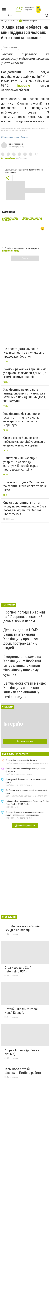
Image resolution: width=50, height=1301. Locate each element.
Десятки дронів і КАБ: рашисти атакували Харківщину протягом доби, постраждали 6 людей (20, 639)
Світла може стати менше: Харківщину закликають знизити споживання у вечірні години (24, 690)
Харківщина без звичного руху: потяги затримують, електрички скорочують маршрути (21, 419)
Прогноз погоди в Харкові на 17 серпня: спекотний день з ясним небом (24, 616)
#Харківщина (7, 137)
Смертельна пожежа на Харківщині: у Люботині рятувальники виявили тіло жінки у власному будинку (22, 665)
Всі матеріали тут (25, 741)
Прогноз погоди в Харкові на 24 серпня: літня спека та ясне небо (25, 486)
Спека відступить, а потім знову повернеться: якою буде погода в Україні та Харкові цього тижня (24, 508)
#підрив (24, 137)
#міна (16, 137)
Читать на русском (10, 47)
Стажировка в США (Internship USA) (18, 969)
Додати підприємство (25, 825)
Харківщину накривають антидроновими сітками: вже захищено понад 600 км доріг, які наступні (24, 395)
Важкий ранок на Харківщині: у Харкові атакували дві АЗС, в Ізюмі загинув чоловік (24, 373)
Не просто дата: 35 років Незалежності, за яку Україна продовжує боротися (23, 352)
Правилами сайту (10, 250)
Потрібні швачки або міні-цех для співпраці (23, 928)
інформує (23, 85)
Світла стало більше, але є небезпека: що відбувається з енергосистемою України (24, 441)
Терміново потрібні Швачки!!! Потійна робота (22, 1071)
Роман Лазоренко (15, 144)
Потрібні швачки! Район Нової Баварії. (21, 1011)
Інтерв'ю (13, 724)
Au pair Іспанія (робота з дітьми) (21, 1052)
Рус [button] (10, 15)
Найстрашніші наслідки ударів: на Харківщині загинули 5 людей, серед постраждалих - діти (20, 464)
